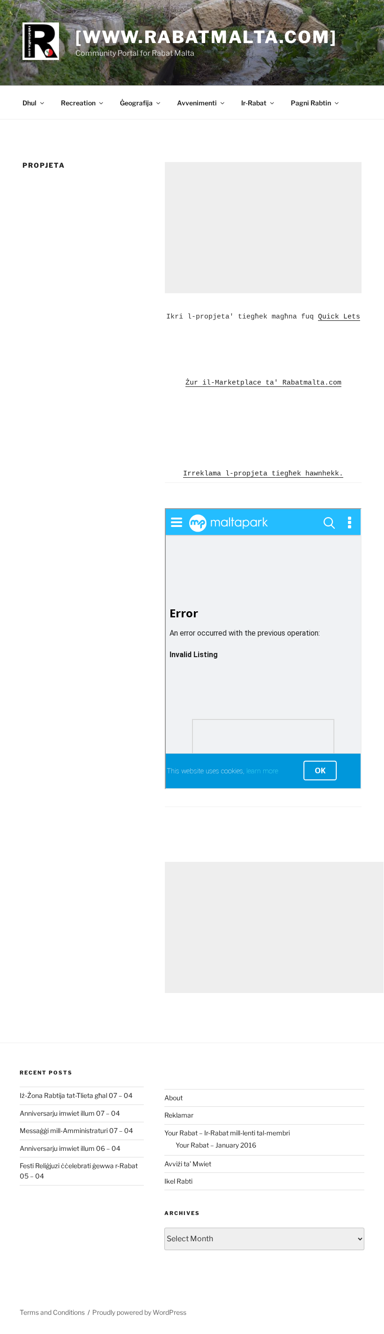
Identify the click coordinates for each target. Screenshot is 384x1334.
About (173, 1098)
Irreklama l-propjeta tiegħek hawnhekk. (263, 474)
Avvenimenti (197, 103)
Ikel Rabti (178, 1181)
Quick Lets (339, 317)
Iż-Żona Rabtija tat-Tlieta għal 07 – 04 (76, 1095)
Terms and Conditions (52, 1312)
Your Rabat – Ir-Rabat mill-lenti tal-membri (227, 1133)
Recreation (78, 103)
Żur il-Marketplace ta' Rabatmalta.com (263, 383)
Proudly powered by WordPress (139, 1312)
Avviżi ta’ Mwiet (187, 1164)
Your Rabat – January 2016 (216, 1145)
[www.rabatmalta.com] (206, 37)
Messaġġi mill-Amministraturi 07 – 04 (76, 1130)
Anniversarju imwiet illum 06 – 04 (70, 1148)
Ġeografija (136, 103)
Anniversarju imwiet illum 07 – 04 (70, 1113)
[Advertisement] (263, 227)
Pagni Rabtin (311, 103)
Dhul (29, 103)
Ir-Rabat (253, 103)
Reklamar (178, 1115)
